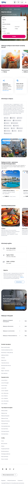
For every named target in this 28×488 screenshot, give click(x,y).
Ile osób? (4, 31)
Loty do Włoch (4, 380)
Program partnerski (5, 448)
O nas (2, 441)
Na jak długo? (17, 26)
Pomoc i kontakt (4, 459)
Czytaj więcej (19, 281)
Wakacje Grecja (4, 418)
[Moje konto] (22, 2)
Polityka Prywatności (11, 480)
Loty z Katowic (4, 403)
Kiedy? (3, 26)
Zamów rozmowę (20, 307)
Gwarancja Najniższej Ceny (7, 349)
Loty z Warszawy (4, 393)
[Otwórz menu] (25, 2)
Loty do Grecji (4, 385)
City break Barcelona (5, 426)
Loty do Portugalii (4, 382)
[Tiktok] (13, 469)
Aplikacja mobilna (4, 355)
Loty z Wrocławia (4, 401)
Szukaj (14, 36)
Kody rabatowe (4, 373)
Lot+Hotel (5, 9)
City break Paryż (4, 428)
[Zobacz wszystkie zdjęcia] (24, 155)
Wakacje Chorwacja (5, 421)
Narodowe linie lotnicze (6, 365)
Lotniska (3, 368)
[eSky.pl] (1, 9)
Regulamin (3, 480)
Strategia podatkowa (5, 453)
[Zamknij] (26, 6)
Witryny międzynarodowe (8, 474)
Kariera (2, 446)
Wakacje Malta (4, 410)
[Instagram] (10, 469)
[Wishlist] (18, 2)
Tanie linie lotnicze (5, 362)
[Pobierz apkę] (14, 2)
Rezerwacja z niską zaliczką (7, 352)
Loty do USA (3, 388)
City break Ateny (4, 434)
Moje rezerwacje (4, 456)
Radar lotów (3, 360)
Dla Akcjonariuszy (5, 451)
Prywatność (20, 480)
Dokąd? (3, 17)
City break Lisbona (5, 431)
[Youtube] (6, 469)
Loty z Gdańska (4, 398)
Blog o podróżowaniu (5, 347)
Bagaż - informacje (5, 370)
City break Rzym (4, 423)
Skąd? (3, 22)
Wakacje (10, 9)
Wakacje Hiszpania (5, 415)
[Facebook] (2, 469)
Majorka (22, 277)
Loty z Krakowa (4, 395)
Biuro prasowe (4, 443)
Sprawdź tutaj (6, 90)
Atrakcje (3, 357)
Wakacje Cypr (4, 413)
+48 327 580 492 (7, 6)
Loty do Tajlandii (4, 390)
